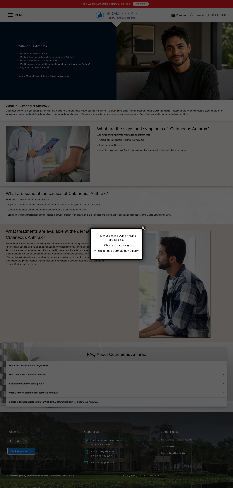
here (114, 245)
